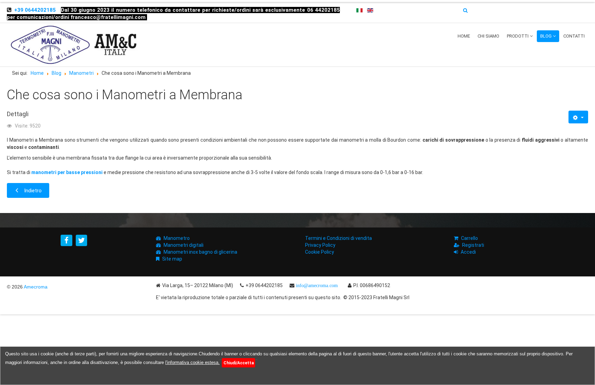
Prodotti (518, 36)
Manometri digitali (183, 245)
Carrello (469, 238)
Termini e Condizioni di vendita (338, 238)
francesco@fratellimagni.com (108, 17)
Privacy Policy (320, 245)
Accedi (468, 252)
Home (464, 36)
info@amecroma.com (317, 285)
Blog (546, 36)
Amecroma (36, 287)
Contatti (574, 36)
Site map (172, 259)
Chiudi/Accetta (238, 363)
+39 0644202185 (35, 10)
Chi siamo (488, 36)
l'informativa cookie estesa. (192, 362)
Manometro (177, 238)
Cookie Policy (319, 252)
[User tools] (578, 117)
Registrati (473, 245)
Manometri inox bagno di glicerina (200, 252)
